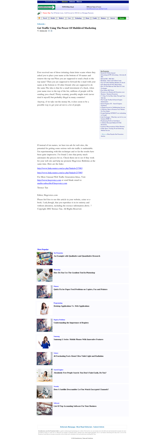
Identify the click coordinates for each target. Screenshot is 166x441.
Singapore (65, 1)
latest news (67, 434)
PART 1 (108, 119)
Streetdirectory (78, 438)
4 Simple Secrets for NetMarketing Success (113, 107)
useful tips (83, 434)
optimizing (74, 431)
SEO (102, 79)
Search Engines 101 (106, 103)
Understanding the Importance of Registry (71, 323)
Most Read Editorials (84, 427)
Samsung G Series (61, 339)
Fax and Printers (100, 289)
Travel (45, 18)
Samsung (57, 336)
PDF (106, 79)
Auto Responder (105, 84)
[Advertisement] (57, 51)
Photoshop (57, 270)
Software (56, 403)
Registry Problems (59, 320)
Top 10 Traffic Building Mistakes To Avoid (113, 82)
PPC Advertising (113, 75)
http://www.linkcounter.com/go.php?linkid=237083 (60, 168)
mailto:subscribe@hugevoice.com (52, 183)
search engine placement (90, 432)
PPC (102, 77)
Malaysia (79, 1)
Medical (61, 18)
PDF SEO (111, 79)
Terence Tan (43, 30)
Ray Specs (105, 128)
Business (103, 18)
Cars (69, 18)
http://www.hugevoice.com (49, 179)
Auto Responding (117, 84)
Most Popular (43, 249)
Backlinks (103, 80)
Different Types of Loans (94, 7)
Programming (58, 303)
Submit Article (98, 427)
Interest (112, 18)
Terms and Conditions (88, 438)
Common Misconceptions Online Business (112, 126)
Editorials (40, 24)
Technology (78, 18)
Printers (56, 286)
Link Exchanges (105, 117)
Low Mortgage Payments (86, 13)
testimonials (113, 431)
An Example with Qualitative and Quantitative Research (77, 256)
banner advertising (107, 432)
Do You (102, 373)
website (82, 431)
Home (87, 18)
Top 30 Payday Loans (57, 13)
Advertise (122, 75)
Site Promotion (58, 253)
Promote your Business (107, 92)
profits (59, 434)
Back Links (118, 80)
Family (95, 18)
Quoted (103, 73)
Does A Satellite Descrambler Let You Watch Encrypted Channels (81, 389)
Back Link (110, 80)
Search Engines (58, 370)
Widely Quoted (111, 73)
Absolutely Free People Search (66, 373)
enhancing (67, 431)
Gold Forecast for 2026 (71, 13)
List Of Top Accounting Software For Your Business (75, 406)
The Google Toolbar (106, 99)
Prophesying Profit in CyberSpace (110, 121)
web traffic (103, 431)
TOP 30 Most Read (68, 7)
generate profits (73, 432)
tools (77, 434)
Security (56, 386)
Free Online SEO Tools (107, 90)
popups (66, 432)
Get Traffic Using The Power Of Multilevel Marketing (66, 28)
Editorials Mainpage (67, 427)
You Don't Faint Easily (89, 373)
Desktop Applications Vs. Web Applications (71, 306)
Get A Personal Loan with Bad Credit (97, 8)
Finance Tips (46, 13)
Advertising (104, 75)
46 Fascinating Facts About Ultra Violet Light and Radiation (78, 356)
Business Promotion (112, 94)
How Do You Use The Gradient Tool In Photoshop (74, 273)
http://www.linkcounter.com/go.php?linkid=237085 (60, 172)
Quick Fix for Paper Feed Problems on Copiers (73, 289)
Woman (122, 18)
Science (56, 353)
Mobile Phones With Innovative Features (86, 339)
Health (53, 18)
